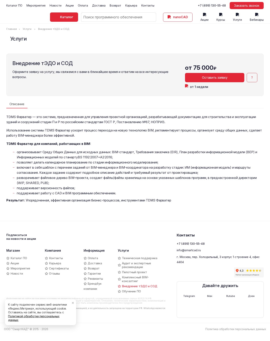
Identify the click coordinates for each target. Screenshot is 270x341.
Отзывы (54, 273)
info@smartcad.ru (189, 250)
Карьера (131, 5)
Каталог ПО (14, 5)
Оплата (83, 5)
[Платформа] (220, 272)
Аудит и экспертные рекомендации (136, 265)
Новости (55, 5)
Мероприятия (35, 5)
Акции (70, 5)
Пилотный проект (134, 272)
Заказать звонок (246, 6)
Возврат (115, 5)
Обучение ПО (131, 291)
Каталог (66, 17)
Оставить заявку (215, 77)
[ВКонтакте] (180, 272)
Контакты (147, 5)
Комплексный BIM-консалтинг (135, 279)
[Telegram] (186, 272)
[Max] (193, 272)
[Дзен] (207, 272)
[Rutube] (200, 272)
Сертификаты (59, 268)
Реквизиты (95, 279)
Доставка (99, 5)
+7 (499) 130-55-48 (212, 5)
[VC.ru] (213, 272)
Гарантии (94, 273)
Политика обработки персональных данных (235, 329)
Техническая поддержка (139, 258)
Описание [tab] (16, 104)
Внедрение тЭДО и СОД (139, 286)
